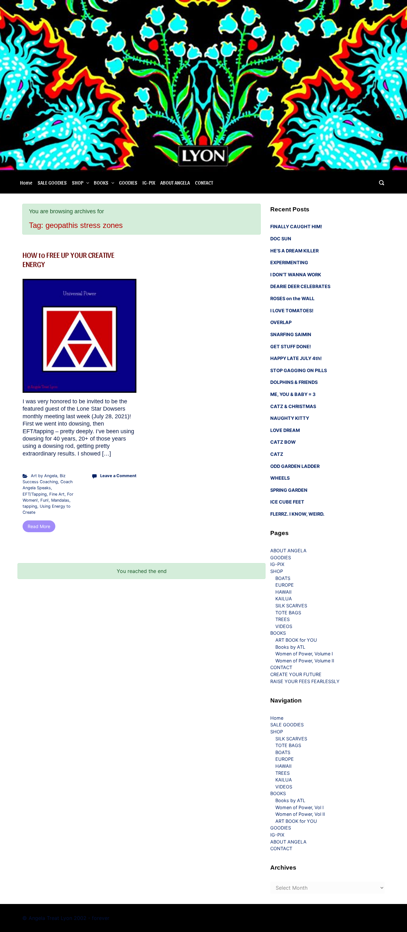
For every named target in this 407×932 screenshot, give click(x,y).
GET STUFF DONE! (290, 346)
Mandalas (60, 500)
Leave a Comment (118, 475)
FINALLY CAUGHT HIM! (296, 226)
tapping (30, 506)
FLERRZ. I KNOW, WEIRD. (297, 514)
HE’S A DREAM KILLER (294, 250)
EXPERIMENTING (289, 262)
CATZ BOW (283, 442)
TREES (282, 619)
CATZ (276, 454)
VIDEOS (283, 626)
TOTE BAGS (288, 612)
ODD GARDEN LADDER (295, 466)
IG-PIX (148, 183)
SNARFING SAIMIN (290, 334)
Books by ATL (290, 647)
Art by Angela (44, 475)
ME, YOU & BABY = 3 (292, 394)
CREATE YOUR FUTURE (295, 674)
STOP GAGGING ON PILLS (298, 370)
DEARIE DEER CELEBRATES (300, 286)
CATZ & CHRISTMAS (293, 406)
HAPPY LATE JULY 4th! (296, 358)
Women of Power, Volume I (304, 653)
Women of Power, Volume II (304, 660)
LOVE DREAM (285, 430)
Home (26, 183)
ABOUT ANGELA (175, 183)
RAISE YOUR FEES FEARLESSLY (305, 681)
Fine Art (57, 494)
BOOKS (101, 183)
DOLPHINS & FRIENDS (294, 382)
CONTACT (204, 183)
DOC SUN (280, 238)
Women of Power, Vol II (300, 814)
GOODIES (128, 183)
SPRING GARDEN (288, 490)
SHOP (77, 183)
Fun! (44, 500)
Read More (39, 526)
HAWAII (283, 592)
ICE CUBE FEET (287, 502)
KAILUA (283, 598)
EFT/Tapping (35, 494)
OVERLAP (281, 322)
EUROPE (284, 585)
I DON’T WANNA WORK (295, 274)
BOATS (282, 578)
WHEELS (280, 478)
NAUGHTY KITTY (289, 418)
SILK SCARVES (291, 605)
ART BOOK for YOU (296, 640)
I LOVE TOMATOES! (292, 310)
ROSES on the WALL (292, 298)
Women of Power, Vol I (299, 807)
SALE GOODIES (52, 183)
